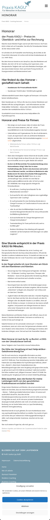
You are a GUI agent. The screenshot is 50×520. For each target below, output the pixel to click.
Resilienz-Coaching (9, 478)
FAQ (8, 431)
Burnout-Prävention (9, 474)
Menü (46, 6)
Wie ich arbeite (7, 470)
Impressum (6, 460)
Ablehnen (25, 506)
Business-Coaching (9, 482)
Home (4, 467)
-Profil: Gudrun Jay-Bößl (12, 454)
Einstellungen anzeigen (25, 512)
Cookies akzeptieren (25, 499)
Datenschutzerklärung (21, 460)
